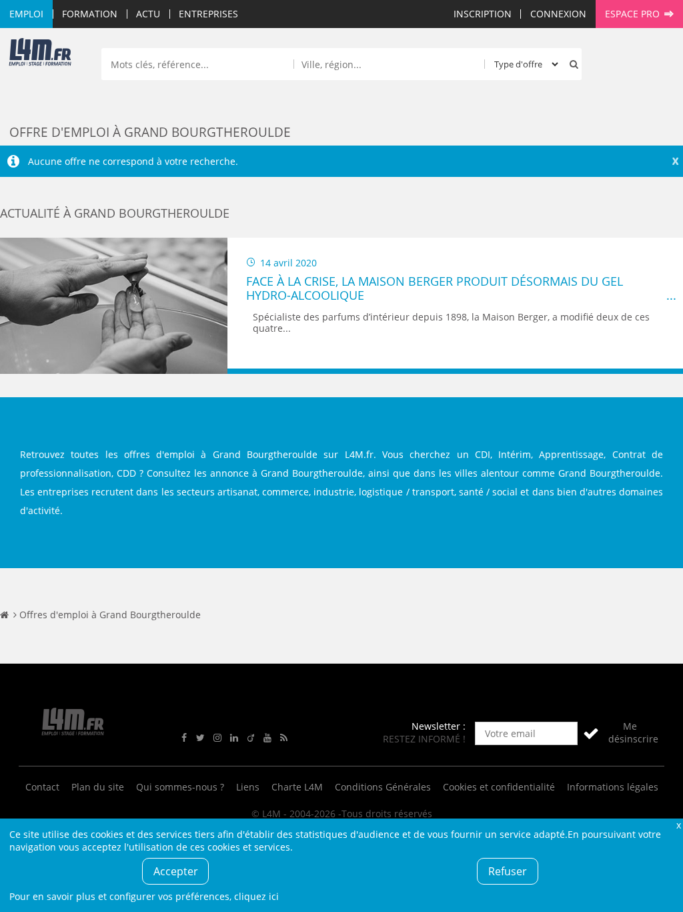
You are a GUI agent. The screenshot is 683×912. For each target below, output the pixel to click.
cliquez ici (256, 896)
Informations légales (612, 786)
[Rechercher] (571, 64)
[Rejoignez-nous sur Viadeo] (251, 738)
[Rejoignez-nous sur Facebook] (184, 738)
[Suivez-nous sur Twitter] (201, 738)
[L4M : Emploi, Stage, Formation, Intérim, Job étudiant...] (40, 55)
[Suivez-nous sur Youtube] (267, 738)
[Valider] (591, 733)
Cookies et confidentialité (499, 786)
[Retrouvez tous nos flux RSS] (284, 738)
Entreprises (208, 13)
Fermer (678, 825)
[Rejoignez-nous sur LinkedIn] (234, 738)
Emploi (26, 13)
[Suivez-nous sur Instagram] (217, 738)
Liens (247, 786)
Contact (42, 786)
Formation (89, 13)
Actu (148, 13)
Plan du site (97, 786)
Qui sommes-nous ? (180, 786)
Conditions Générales (383, 786)
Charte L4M (297, 786)
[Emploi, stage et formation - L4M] (4, 614)
